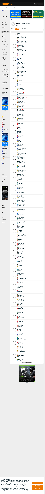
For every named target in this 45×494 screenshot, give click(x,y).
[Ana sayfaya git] (8, 4)
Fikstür (21, 28)
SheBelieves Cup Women (4, 93)
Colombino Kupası (4, 62)
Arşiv (25, 28)
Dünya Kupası (4, 14)
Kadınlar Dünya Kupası (5, 72)
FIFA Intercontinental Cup (5, 21)
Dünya (13, 19)
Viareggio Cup (4, 65)
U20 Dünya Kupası (4, 22)
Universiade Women (5, 94)
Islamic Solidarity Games (4, 47)
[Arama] (35, 4)
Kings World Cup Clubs (5, 69)
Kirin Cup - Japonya (4, 52)
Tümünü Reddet (37, 485)
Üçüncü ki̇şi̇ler (16, 486)
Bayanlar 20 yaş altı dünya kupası (5, 75)
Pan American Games (5, 55)
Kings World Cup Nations (4, 68)
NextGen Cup (4, 41)
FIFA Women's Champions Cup (4, 82)
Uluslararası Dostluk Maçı (5, 30)
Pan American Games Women (5, 90)
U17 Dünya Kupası (4, 24)
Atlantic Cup (3, 36)
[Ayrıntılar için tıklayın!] (27, 34)
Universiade (3, 63)
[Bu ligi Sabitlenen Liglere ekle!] (31, 23)
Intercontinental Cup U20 (5, 45)
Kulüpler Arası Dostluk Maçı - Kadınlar (5, 86)
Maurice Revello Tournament (4, 60)
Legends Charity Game (5, 71)
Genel (12, 28)
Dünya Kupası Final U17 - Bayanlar (5, 77)
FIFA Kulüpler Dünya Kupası (5, 18)
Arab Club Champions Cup (5, 34)
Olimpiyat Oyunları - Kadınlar (5, 79)
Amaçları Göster (37, 488)
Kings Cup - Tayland (5, 50)
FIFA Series (3, 27)
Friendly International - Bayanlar (5, 84)
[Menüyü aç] (42, 4)
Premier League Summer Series (4, 58)
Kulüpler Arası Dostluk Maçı (5, 32)
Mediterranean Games (5, 54)
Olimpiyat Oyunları (4, 16)
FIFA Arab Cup (4, 39)
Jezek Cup (3, 49)
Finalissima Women (5, 88)
